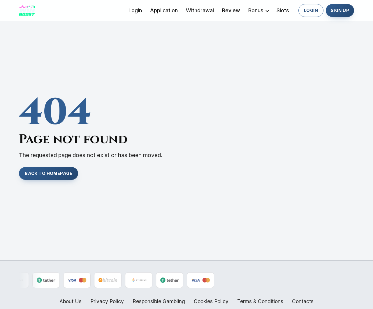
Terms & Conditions (260, 301)
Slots (283, 10)
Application (164, 10)
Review (231, 10)
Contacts (303, 301)
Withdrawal (200, 10)
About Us (70, 301)
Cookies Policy (211, 301)
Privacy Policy (107, 301)
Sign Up (340, 10)
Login (135, 10)
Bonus (255, 10)
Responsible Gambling (159, 301)
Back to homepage (48, 173)
